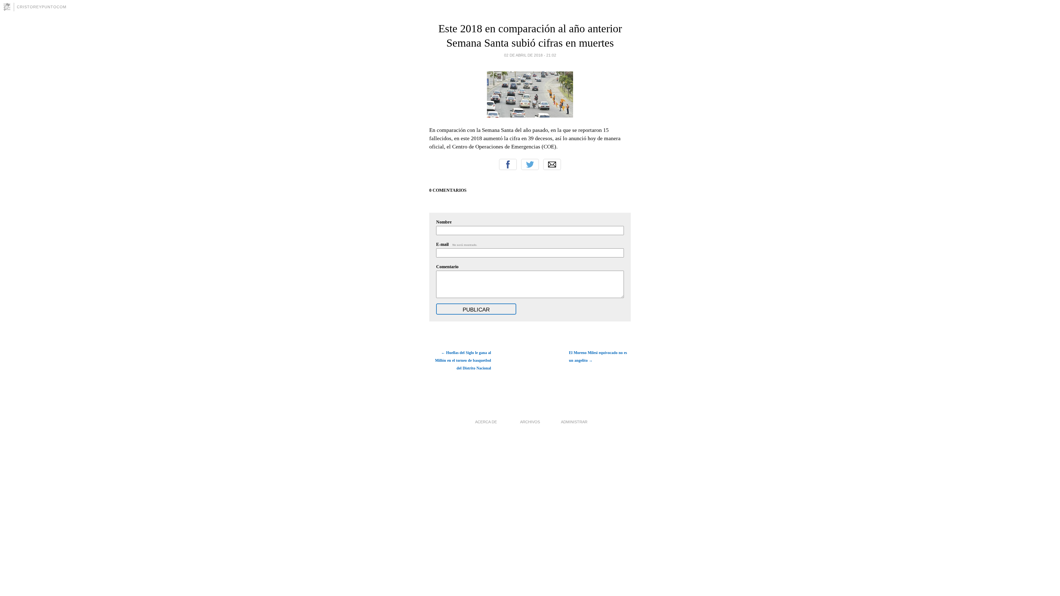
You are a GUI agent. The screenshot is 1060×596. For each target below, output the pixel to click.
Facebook (508, 164)
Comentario (447, 266)
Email (552, 164)
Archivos (530, 422)
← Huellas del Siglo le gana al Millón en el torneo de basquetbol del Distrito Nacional (463, 360)
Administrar (574, 422)
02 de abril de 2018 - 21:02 (530, 55)
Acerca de (486, 422)
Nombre (444, 222)
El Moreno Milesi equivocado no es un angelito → (598, 357)
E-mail (456, 244)
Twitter (530, 164)
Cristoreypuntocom (42, 7)
